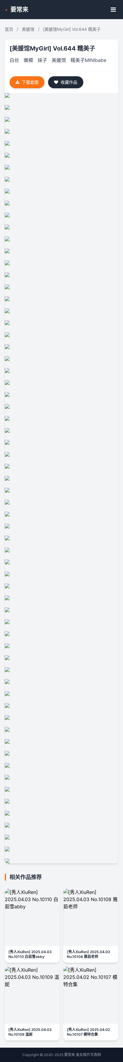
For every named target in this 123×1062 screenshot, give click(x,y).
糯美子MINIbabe (88, 60)
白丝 (14, 60)
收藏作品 (69, 82)
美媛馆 (28, 29)
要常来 (19, 9)
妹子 (42, 60)
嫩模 (28, 60)
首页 (9, 29)
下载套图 (30, 82)
